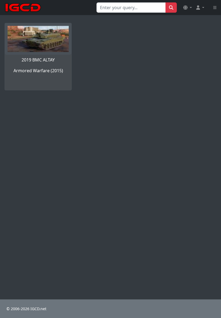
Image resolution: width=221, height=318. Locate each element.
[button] (187, 7)
